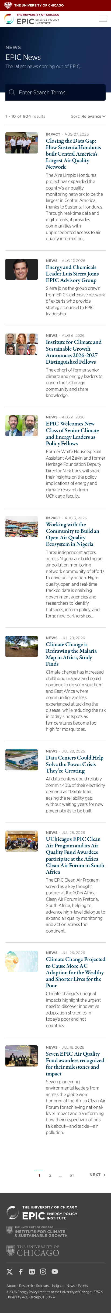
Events (83, 1286)
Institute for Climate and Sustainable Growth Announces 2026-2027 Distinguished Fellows (74, 352)
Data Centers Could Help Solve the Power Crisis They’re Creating (74, 764)
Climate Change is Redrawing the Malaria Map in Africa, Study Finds (71, 654)
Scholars (42, 1286)
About (11, 1286)
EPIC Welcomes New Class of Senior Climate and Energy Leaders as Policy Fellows (72, 434)
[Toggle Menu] (103, 19)
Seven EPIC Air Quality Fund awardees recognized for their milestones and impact (75, 1064)
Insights (57, 1286)
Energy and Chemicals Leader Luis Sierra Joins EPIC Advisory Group (72, 273)
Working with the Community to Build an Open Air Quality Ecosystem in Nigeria (72, 535)
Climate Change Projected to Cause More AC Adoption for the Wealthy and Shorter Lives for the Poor (75, 972)
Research (26, 1286)
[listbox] (93, 116)
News (71, 1286)
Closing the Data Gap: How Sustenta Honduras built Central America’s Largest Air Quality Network (73, 154)
